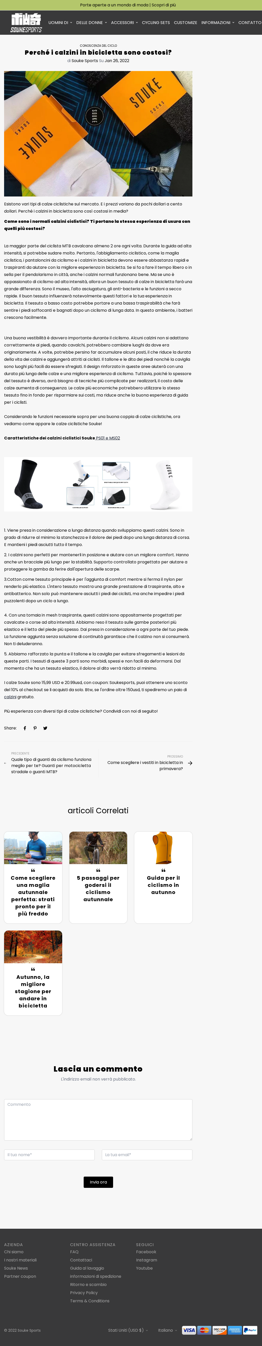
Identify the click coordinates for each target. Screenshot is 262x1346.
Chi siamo (14, 1252)
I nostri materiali (20, 1260)
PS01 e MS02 (107, 438)
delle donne (89, 23)
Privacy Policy (84, 1293)
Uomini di (58, 23)
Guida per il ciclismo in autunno (163, 885)
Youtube (144, 1268)
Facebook (146, 1252)
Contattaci (81, 1260)
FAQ (74, 1252)
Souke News (16, 1268)
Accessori (122, 23)
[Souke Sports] (26, 22)
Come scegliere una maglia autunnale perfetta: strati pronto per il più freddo (33, 895)
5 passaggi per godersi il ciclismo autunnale (98, 888)
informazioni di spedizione (95, 1276)
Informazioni (215, 23)
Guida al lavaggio (87, 1268)
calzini (10, 697)
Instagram (146, 1260)
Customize (185, 23)
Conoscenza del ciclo (98, 45)
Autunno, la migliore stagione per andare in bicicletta (33, 991)
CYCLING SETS (156, 23)
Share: (10, 728)
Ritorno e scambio (88, 1284)
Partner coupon (20, 1276)
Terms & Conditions (90, 1301)
